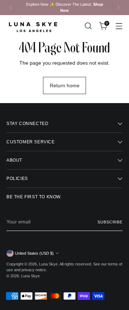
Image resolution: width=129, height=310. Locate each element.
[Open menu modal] (118, 26)
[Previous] (11, 7)
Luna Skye (48, 264)
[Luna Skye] (33, 26)
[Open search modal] (88, 26)
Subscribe (110, 222)
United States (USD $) (34, 253)
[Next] (118, 7)
